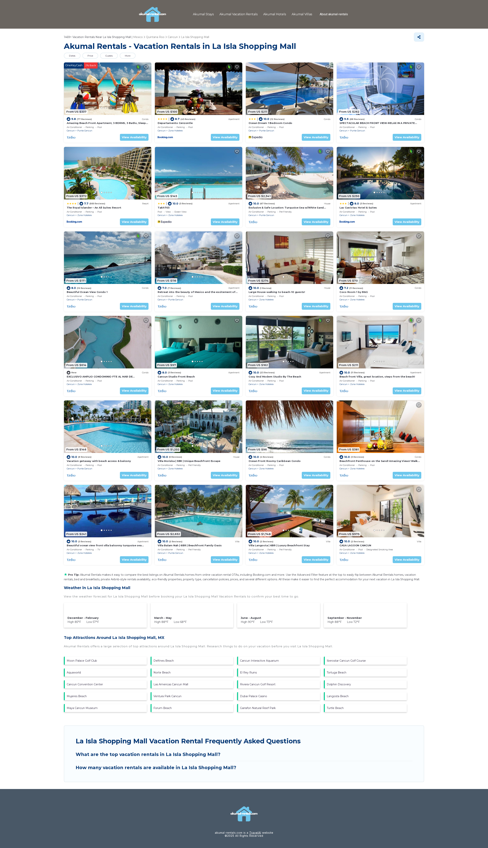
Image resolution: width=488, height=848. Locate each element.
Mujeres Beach (77, 696)
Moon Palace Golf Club (82, 660)
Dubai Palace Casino (253, 696)
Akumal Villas (302, 14)
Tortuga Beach (336, 672)
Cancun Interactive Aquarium (259, 660)
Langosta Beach (338, 696)
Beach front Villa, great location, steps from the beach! (377, 376)
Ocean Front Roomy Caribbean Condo (274, 460)
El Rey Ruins (248, 672)
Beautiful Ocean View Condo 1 (87, 291)
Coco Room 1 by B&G (354, 291)
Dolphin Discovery (339, 684)
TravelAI (255, 832)
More (127, 55)
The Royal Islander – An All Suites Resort (94, 207)
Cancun (71, 130)
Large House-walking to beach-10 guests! (277, 291)
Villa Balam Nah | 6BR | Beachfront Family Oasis (190, 545)
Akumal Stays (203, 14)
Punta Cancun (84, 130)
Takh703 (164, 207)
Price (90, 55)
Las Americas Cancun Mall (170, 684)
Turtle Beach (335, 708)
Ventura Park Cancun (167, 696)
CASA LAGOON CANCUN (355, 545)
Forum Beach (162, 708)
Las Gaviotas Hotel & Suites (358, 207)
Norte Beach (162, 672)
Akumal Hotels (274, 14)
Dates (72, 55)
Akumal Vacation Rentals (238, 14)
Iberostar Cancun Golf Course (346, 660)
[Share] (419, 37)
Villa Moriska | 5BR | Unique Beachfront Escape (189, 460)
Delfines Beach (163, 660)
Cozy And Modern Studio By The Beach (275, 376)
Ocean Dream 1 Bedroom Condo (270, 122)
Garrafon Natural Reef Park (258, 708)
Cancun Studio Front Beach (176, 376)
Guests (109, 55)
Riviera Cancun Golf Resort (257, 684)
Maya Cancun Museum (82, 708)
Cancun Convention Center (85, 684)
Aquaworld (74, 672)
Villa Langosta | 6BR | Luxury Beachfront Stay (279, 545)
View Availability (134, 137)
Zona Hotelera (175, 130)
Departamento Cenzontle (175, 122)
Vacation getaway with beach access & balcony (99, 460)
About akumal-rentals (334, 14)
